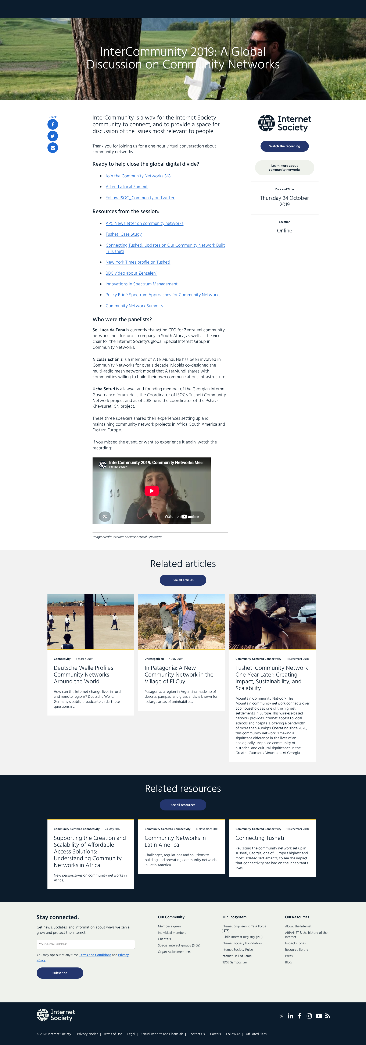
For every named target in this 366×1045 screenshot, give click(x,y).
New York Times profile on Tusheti (138, 262)
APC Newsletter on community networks (144, 223)
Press (289, 956)
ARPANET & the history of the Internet (306, 935)
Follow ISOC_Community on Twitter (140, 198)
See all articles (183, 580)
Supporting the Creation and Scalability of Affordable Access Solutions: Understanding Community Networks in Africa (90, 854)
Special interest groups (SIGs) (179, 945)
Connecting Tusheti (272, 848)
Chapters (164, 939)
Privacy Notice (87, 1034)
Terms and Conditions (95, 955)
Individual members (172, 933)
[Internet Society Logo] (56, 1015)
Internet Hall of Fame (237, 956)
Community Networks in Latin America (181, 846)
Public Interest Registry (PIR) (242, 937)
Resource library (296, 950)
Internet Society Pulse (237, 950)
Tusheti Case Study (124, 234)
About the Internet (298, 926)
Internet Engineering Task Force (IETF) (244, 929)
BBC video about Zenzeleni (131, 273)
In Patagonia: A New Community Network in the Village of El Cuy (181, 652)
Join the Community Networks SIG (138, 176)
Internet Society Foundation (242, 943)
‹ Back (53, 117)
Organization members (174, 952)
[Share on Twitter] (52, 136)
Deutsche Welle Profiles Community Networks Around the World (90, 655)
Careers (215, 1034)
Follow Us (233, 1034)
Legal (131, 1034)
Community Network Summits (134, 306)
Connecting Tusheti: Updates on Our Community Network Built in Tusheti (165, 248)
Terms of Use (113, 1034)
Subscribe (60, 973)
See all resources (183, 805)
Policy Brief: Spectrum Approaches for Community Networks (163, 295)
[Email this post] (52, 147)
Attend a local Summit (127, 186)
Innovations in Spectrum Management (142, 284)
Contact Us (197, 1034)
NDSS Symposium (234, 962)
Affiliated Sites (256, 1034)
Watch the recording (284, 146)
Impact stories (295, 943)
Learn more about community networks (284, 168)
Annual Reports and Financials (161, 1034)
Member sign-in (169, 926)
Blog (288, 962)
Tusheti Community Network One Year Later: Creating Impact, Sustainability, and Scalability (272, 678)
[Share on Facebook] (52, 124)
